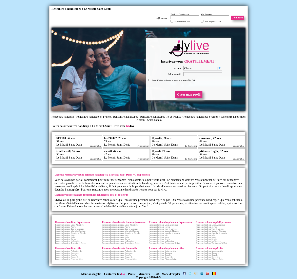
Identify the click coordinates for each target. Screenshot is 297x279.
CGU (194, 80)
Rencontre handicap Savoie (65, 239)
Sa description (95, 146)
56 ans (60, 154)
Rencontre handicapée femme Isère (115, 235)
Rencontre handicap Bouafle (66, 255)
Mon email (174, 74)
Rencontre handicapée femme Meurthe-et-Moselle (121, 233)
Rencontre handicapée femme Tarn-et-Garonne (120, 229)
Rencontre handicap (63, 116)
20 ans (155, 141)
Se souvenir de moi (182, 21)
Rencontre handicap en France (94, 116)
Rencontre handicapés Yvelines (200, 116)
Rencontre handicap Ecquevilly (67, 257)
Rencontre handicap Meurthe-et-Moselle (70, 233)
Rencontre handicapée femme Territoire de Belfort (121, 243)
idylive (162, 189)
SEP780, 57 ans (65, 138)
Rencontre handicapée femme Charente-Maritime (120, 231)
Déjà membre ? (162, 18)
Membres (144, 274)
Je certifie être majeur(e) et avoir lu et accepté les (174, 80)
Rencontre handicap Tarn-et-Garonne (69, 229)
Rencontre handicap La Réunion (67, 241)
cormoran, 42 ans (210, 138)
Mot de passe (206, 14)
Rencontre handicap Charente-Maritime (70, 231)
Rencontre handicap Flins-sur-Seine (69, 259)
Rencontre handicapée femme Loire (115, 237)
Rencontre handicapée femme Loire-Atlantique (120, 225)
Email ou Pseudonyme (180, 14)
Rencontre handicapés (125, 116)
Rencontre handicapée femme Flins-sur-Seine (119, 259)
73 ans (107, 141)
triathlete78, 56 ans (68, 151)
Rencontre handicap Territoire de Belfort (70, 243)
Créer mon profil (188, 94)
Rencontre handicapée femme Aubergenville (119, 251)
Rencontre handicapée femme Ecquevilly (118, 257)
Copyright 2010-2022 (148, 277)
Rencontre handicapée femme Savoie (116, 239)
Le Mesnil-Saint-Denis (69, 144)
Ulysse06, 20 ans (161, 138)
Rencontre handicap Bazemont (67, 253)
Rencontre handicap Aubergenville (68, 251)
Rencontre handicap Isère (65, 235)
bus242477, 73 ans (115, 138)
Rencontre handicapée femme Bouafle (116, 255)
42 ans (203, 141)
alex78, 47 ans (112, 151)
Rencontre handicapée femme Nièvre (116, 227)
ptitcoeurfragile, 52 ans (213, 151)
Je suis (177, 68)
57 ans (60, 141)
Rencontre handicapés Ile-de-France (160, 116)
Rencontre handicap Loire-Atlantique (69, 225)
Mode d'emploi (171, 274)
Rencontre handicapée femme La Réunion (118, 241)
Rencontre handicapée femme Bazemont (117, 253)
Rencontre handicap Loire (65, 237)
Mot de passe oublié (213, 21)
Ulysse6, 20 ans (161, 151)
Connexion (237, 17)
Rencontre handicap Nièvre (65, 227)
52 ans (203, 154)
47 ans (107, 154)
